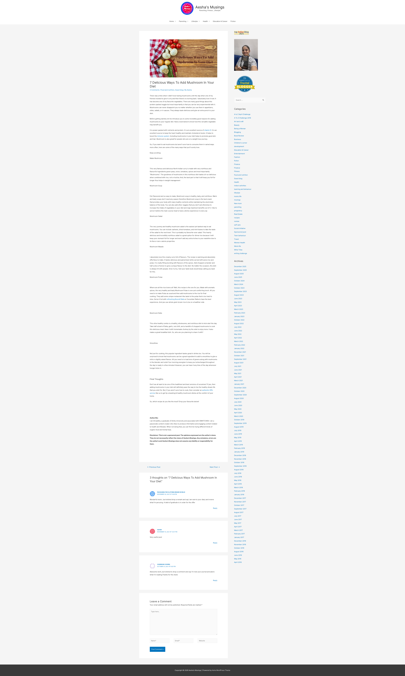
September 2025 (240, 270)
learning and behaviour (242, 189)
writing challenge (240, 253)
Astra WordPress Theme (221, 670)
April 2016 (238, 562)
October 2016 (239, 548)
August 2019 (238, 427)
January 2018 (239, 495)
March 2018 (238, 487)
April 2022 (238, 338)
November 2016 (240, 544)
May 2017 (237, 523)
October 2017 (239, 505)
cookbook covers (163, 564)
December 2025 (240, 266)
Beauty (236, 125)
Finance (237, 164)
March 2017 (238, 530)
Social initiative (239, 228)
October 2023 (239, 288)
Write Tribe (238, 250)
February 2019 (239, 448)
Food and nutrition (167, 90)
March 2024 (238, 284)
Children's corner (240, 143)
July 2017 (237, 516)
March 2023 (238, 309)
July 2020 (237, 402)
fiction (236, 161)
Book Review (239, 136)
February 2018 (239, 491)
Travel (236, 239)
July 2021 (237, 366)
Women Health (239, 243)
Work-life (237, 246)
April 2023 (238, 306)
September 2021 (240, 359)
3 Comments (154, 90)
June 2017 (238, 519)
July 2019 (237, 430)
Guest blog (179, 90)
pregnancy (238, 211)
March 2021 (238, 380)
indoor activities (240, 186)
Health (205, 21)
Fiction (233, 21)
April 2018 (238, 484)
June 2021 (238, 370)
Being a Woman (240, 129)
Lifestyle (194, 21)
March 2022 (238, 341)
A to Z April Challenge (242, 114)
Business (237, 139)
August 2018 (238, 470)
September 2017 (240, 509)
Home (171, 21)
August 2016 (238, 552)
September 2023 (240, 291)
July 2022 (237, 327)
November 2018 (240, 459)
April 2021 (238, 377)
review (236, 221)
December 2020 (240, 388)
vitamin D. (208, 130)
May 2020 (237, 409)
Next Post (215, 467)
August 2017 (238, 512)
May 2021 (237, 373)
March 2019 (238, 445)
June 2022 (238, 331)
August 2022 (239, 323)
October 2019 (239, 420)
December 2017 (240, 498)
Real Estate (238, 214)
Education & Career (220, 21)
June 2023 (238, 299)
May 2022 (237, 334)
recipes (237, 218)
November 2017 (240, 502)
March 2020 (238, 416)
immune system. (163, 136)
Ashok (159, 529)
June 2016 (238, 555)
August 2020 (239, 398)
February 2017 (239, 534)
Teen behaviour (240, 236)
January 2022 (239, 348)
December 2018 (240, 455)
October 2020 (239, 391)
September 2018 (240, 466)
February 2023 (239, 313)
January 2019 (239, 452)
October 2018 (239, 462)
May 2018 (237, 480)
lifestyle (237, 193)
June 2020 (238, 405)
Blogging (237, 132)
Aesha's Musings (209, 7)
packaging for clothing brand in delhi (171, 492)
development (239, 146)
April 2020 (238, 413)
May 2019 (237, 438)
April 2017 (238, 527)
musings (237, 200)
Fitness (237, 171)
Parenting (182, 21)
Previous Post (153, 467)
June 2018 (238, 477)
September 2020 (240, 395)
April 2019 (238, 441)
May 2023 (238, 302)
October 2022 (239, 320)
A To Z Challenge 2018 (242, 118)
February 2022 (239, 345)
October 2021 (239, 356)
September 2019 (240, 423)
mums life (237, 196)
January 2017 (239, 537)
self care (237, 225)
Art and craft (238, 121)
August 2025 (239, 274)
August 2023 (239, 295)
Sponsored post (240, 232)
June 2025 (238, 277)
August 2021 (238, 363)
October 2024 (239, 281)
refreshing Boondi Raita (175, 299)
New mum (238, 203)
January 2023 (239, 316)
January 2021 (239, 384)
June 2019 (238, 434)
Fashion (237, 157)
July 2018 (237, 473)
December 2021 (240, 352)
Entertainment (239, 154)
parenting (237, 207)
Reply (215, 508)
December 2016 (240, 541)
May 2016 (237, 559)
